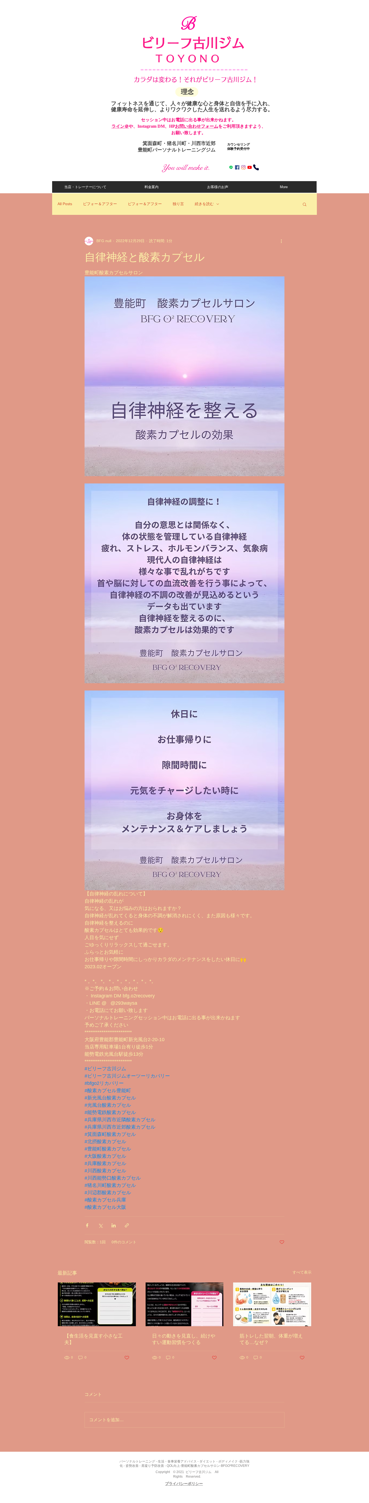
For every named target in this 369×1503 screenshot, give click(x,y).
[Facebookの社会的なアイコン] (237, 167)
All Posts (65, 204)
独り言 (178, 204)
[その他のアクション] (281, 241)
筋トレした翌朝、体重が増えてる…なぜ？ (271, 1339)
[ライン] (231, 167)
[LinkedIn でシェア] (113, 1225)
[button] (304, 204)
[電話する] (256, 167)
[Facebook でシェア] (87, 1225)
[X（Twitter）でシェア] (100, 1225)
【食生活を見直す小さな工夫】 (93, 1339)
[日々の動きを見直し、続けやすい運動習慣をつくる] (185, 1304)
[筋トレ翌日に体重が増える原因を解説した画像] (272, 1304)
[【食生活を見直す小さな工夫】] (97, 1304)
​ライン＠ (120, 126)
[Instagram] (243, 167)
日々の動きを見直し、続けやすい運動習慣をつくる (183, 1339)
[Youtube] (249, 167)
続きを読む (204, 204)
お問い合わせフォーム (196, 126)
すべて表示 (302, 1272)
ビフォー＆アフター (100, 204)
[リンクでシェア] (126, 1225)
